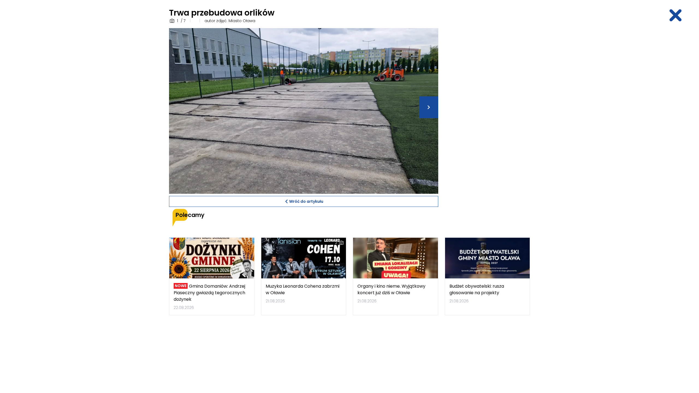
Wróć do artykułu (306, 201)
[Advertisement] (487, 110)
